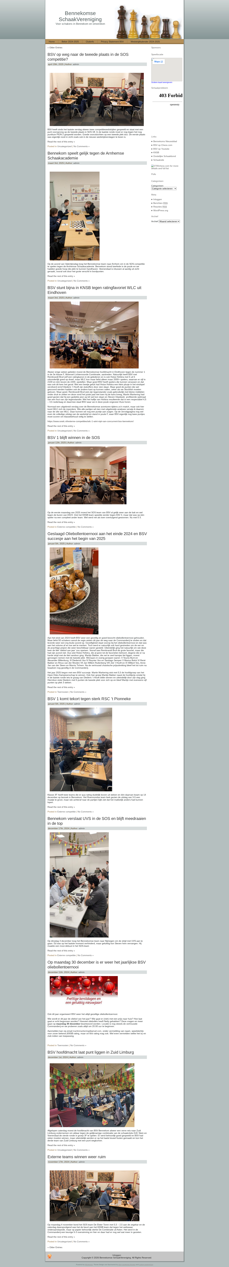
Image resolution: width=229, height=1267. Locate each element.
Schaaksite (158, 160)
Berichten (160, 203)
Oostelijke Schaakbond (164, 156)
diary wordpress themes (126, 1264)
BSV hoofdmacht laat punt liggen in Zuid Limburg (91, 1052)
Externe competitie (66, 527)
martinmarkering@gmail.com (87, 1031)
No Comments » (82, 146)
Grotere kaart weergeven (161, 82)
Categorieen (157, 185)
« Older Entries (55, 47)
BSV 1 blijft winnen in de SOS (74, 437)
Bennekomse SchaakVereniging (80, 16)
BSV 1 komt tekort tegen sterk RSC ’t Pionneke (89, 698)
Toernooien (62, 692)
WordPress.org (160, 210)
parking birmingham (146, 1264)
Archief (154, 221)
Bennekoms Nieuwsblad (165, 141)
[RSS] (49, 1256)
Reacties (160, 206)
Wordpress (89, 1264)
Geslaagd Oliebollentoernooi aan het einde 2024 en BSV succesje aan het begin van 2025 (97, 536)
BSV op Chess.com (162, 145)
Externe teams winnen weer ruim (77, 1156)
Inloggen (157, 199)
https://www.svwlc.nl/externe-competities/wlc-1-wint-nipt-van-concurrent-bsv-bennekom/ (91, 421)
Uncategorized (64, 146)
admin (76, 64)
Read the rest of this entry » (61, 141)
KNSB (156, 152)
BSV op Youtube (161, 149)
